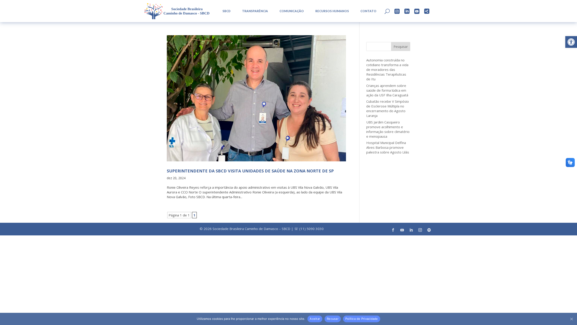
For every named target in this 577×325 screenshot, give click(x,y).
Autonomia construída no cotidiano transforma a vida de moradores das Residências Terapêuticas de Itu (387, 69)
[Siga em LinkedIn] (411, 230)
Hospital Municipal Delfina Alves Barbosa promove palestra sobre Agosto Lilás (387, 147)
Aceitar (315, 318)
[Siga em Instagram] (420, 230)
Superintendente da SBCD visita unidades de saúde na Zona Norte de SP (250, 171)
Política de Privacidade (361, 318)
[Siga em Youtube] (402, 230)
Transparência (255, 11)
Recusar (333, 318)
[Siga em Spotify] (429, 230)
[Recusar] (571, 319)
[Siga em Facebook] (393, 230)
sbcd (226, 11)
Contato (368, 11)
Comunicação (291, 11)
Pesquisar (401, 46)
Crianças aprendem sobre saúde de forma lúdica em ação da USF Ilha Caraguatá (387, 90)
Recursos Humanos (332, 11)
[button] (571, 42)
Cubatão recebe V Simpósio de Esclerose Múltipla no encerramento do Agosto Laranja (387, 108)
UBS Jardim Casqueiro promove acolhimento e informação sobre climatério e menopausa (388, 129)
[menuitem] (225, 11)
